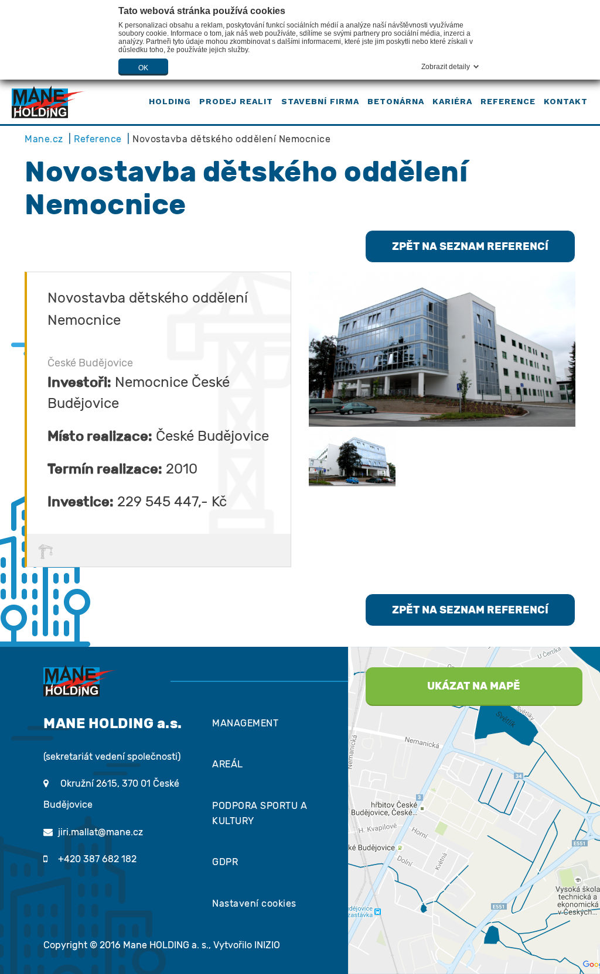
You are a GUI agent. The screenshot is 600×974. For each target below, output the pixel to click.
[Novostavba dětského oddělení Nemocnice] (442, 349)
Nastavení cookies (254, 903)
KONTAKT (566, 101)
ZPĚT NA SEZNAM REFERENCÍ (470, 246)
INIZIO (267, 945)
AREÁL (227, 764)
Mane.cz (44, 139)
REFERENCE (508, 101)
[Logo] (49, 101)
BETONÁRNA (395, 101)
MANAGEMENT (245, 723)
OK (143, 68)
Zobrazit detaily (445, 67)
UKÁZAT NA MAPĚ (473, 686)
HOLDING (170, 101)
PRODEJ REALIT (236, 101)
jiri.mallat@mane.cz (100, 832)
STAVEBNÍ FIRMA (320, 101)
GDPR (225, 861)
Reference (98, 139)
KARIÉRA (452, 101)
